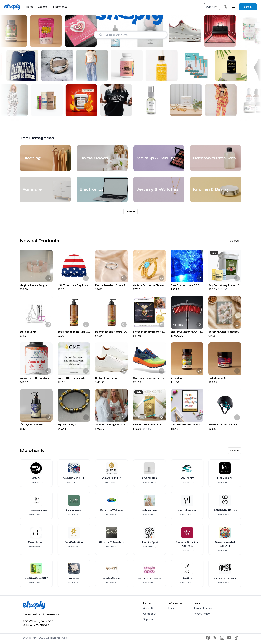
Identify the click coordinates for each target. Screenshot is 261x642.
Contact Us (150, 613)
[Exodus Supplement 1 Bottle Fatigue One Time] (233, 65)
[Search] (100, 34)
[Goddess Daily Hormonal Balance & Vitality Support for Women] (129, 65)
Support (148, 619)
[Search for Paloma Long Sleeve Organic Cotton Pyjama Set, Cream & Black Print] (21, 111)
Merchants (60, 6)
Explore (43, 6)
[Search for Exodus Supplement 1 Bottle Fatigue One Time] (244, 76)
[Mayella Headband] (184, 100)
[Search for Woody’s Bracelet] (70, 76)
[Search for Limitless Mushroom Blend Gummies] (91, 111)
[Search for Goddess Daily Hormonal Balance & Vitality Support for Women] (139, 76)
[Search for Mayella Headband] (195, 111)
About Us (148, 608)
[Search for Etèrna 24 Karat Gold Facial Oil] (174, 76)
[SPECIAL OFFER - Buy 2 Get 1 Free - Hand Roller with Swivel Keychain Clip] (198, 65)
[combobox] (212, 6)
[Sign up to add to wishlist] (48, 278)
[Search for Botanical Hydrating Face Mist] (160, 111)
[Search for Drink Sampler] (56, 111)
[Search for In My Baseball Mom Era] (35, 76)
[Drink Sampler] (45, 100)
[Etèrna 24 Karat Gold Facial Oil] (163, 65)
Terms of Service (203, 608)
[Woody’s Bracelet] (59, 65)
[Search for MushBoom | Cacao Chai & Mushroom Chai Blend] (55, 41)
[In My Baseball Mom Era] (24, 65)
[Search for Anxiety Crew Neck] (125, 111)
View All (130, 211)
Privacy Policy (202, 613)
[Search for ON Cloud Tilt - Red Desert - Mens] (194, 41)
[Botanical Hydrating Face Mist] (150, 100)
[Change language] (225, 7)
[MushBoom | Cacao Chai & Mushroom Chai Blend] (44, 31)
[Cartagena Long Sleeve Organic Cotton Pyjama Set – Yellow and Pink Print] (219, 100)
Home (30, 6)
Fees (171, 608)
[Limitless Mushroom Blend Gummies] (80, 100)
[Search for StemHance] (20, 41)
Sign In (248, 6)
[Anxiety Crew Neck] (115, 100)
